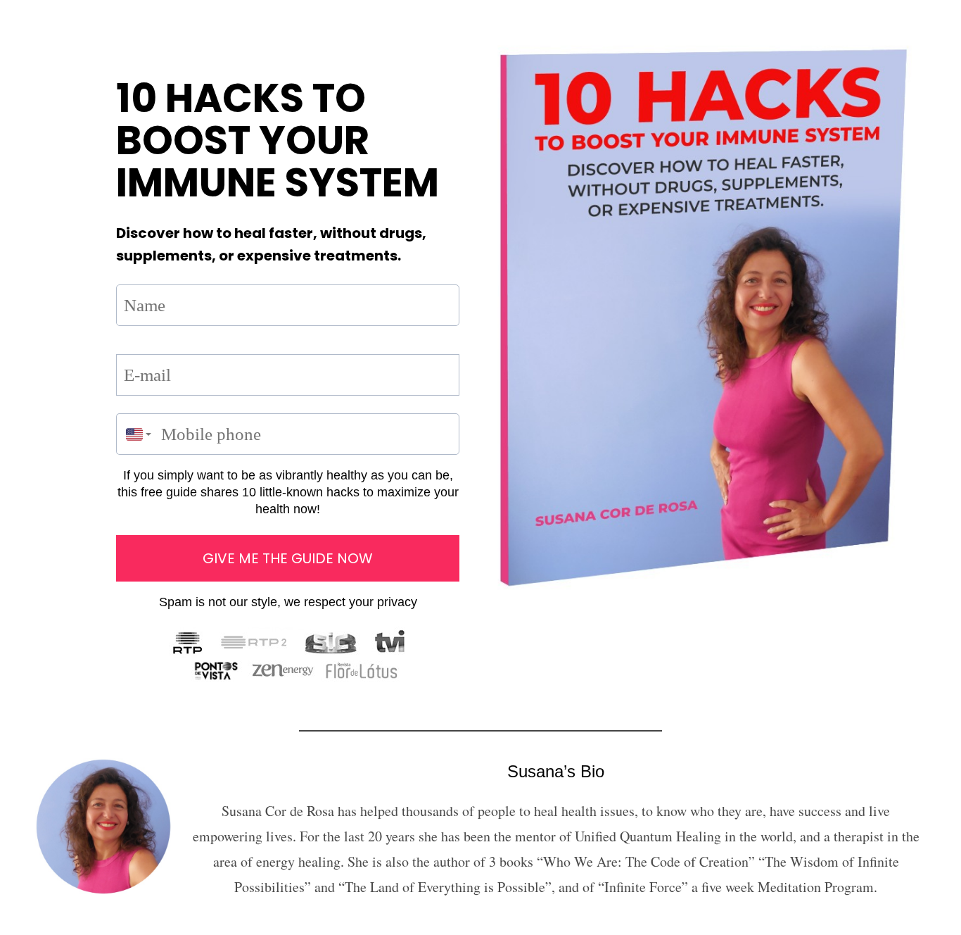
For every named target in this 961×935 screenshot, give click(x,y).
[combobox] (135, 434)
